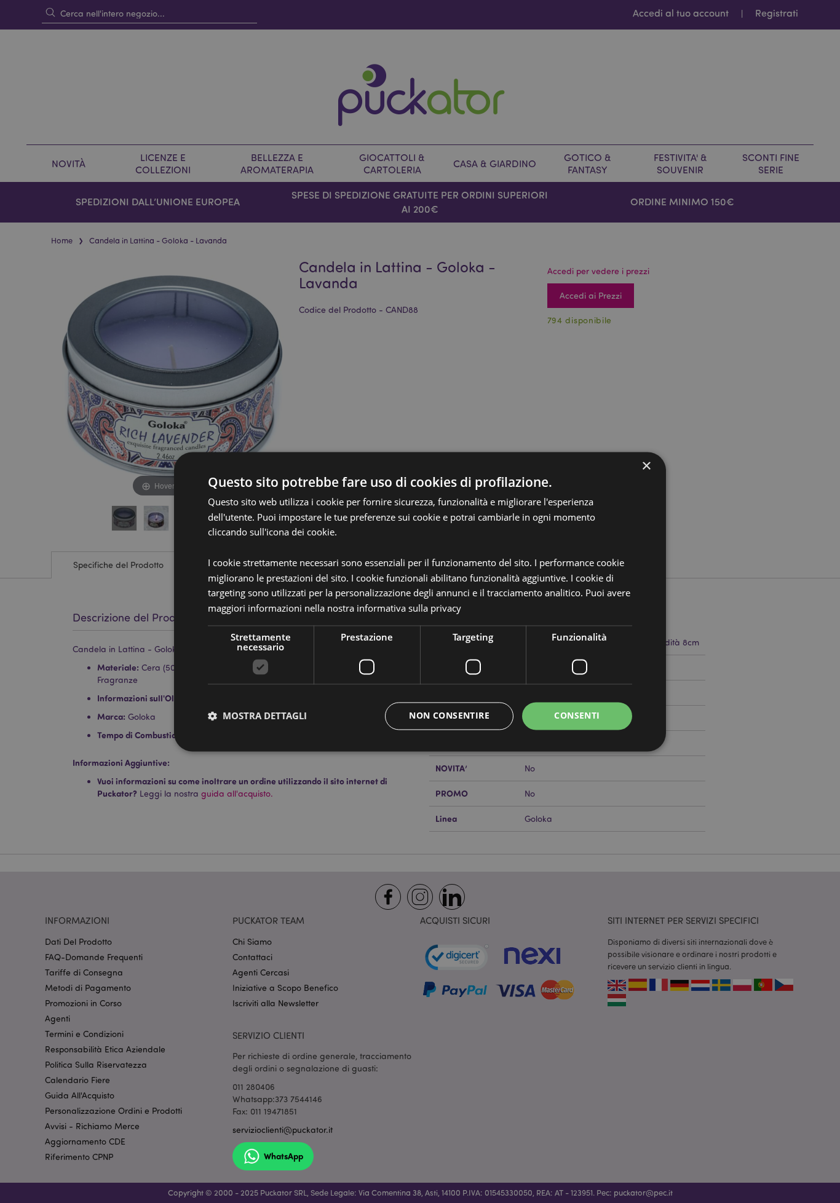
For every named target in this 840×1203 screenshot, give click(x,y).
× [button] (646, 466)
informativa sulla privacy (409, 608)
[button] (257, 716)
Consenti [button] (577, 715)
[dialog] (420, 601)
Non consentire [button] (449, 715)
